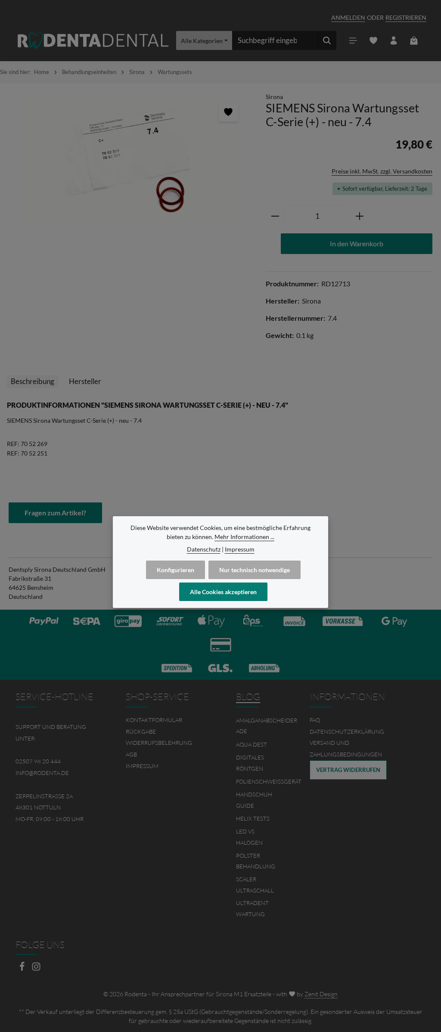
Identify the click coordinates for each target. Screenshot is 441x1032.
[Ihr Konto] (394, 40)
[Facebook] (22, 969)
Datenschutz (203, 549)
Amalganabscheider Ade (266, 726)
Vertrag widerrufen (348, 769)
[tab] (32, 381)
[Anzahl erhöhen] (360, 216)
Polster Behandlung (255, 861)
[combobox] (275, 40)
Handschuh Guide (254, 800)
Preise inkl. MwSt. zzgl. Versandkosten (382, 171)
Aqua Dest (251, 744)
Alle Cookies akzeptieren (223, 591)
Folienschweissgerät (268, 781)
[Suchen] (327, 40)
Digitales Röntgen (250, 763)
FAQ (315, 719)
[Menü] (353, 40)
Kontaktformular (154, 719)
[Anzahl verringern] (275, 216)
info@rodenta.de (42, 772)
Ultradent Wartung (252, 908)
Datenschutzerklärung (347, 731)
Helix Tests (253, 818)
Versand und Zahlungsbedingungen (346, 748)
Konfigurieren (175, 569)
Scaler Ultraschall (255, 885)
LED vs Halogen (249, 837)
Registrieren (405, 17)
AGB (131, 754)
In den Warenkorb (356, 243)
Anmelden (348, 17)
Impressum (142, 765)
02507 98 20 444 (38, 761)
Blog (248, 696)
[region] (128, 159)
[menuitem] (165, 720)
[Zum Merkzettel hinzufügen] (228, 112)
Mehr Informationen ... (244, 536)
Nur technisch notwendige (254, 569)
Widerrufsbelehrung (159, 742)
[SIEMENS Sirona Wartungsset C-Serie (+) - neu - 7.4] (128, 159)
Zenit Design (321, 994)
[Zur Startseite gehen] (93, 40)
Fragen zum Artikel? (55, 512)
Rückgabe (141, 731)
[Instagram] (36, 969)
